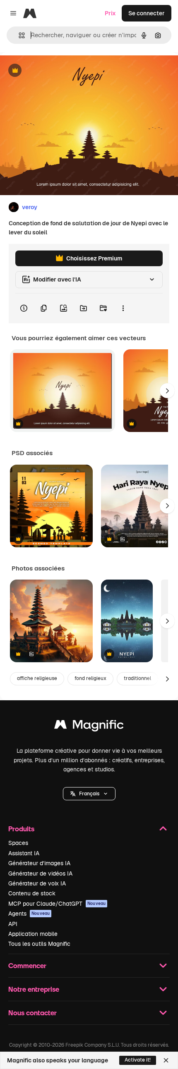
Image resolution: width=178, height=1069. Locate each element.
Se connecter (146, 13)
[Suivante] (167, 390)
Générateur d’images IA (39, 863)
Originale (54, 71)
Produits (21, 828)
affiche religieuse (37, 678)
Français (89, 793)
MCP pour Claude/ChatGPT (57, 903)
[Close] (166, 1060)
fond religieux (90, 678)
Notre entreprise (33, 989)
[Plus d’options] (123, 308)
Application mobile (33, 934)
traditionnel (137, 678)
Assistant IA (23, 853)
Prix (110, 13)
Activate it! (138, 1060)
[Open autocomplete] (18, 35)
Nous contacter (32, 1012)
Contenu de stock (31, 893)
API (12, 924)
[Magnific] (89, 726)
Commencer (27, 965)
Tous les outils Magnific (39, 943)
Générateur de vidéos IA (40, 873)
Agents (29, 913)
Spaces (18, 843)
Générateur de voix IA (37, 883)
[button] (89, 793)
